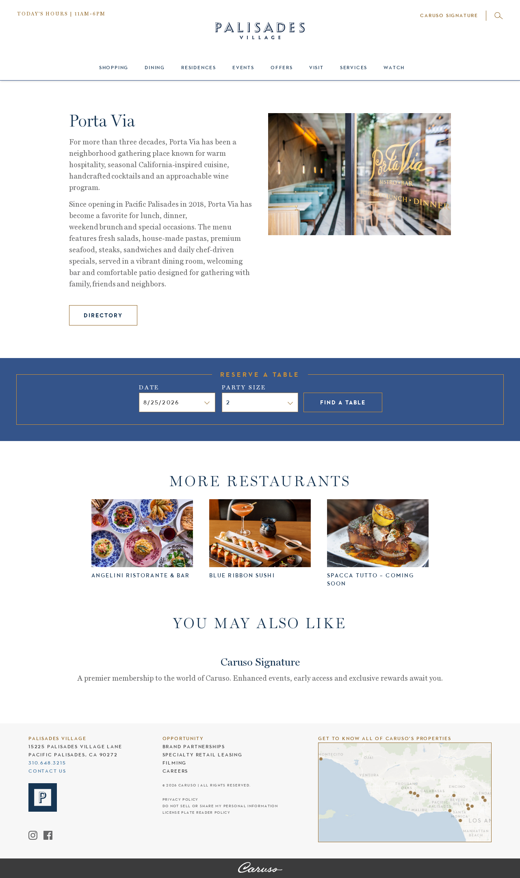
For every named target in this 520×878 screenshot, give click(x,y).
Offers (282, 67)
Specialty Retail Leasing (202, 754)
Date (149, 387)
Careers (175, 771)
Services (353, 67)
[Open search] (498, 16)
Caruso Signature (260, 662)
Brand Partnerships (193, 746)
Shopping (113, 67)
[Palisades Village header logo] (260, 23)
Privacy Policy (180, 799)
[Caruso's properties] (405, 792)
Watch (394, 67)
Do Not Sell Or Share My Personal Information (220, 806)
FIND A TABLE (343, 402)
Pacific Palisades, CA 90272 (73, 754)
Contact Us (47, 771)
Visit (316, 67)
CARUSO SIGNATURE (449, 15)
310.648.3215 (47, 763)
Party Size (244, 387)
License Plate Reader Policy (196, 812)
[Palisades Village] (260, 868)
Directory (103, 315)
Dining (155, 67)
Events (243, 67)
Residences (198, 67)
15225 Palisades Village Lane (75, 746)
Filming (174, 763)
